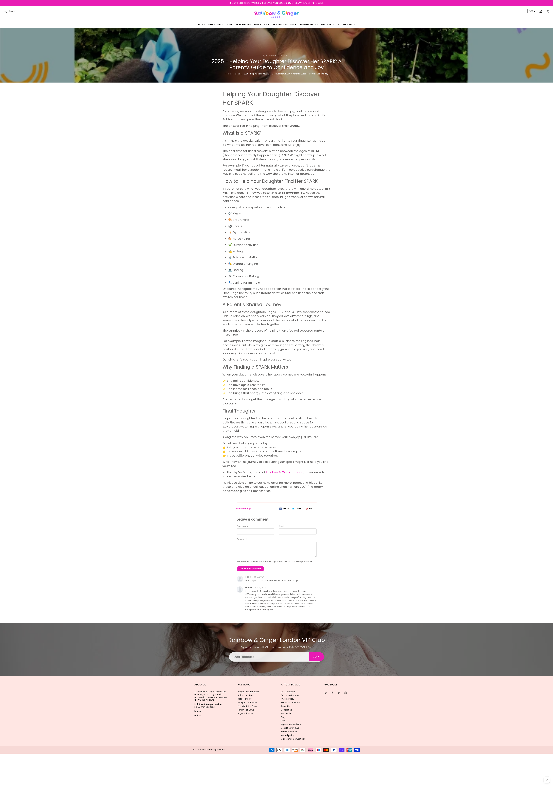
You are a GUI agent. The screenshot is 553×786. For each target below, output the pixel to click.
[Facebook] (272, 52)
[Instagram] (284, 52)
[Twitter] (266, 52)
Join (304, 43)
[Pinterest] (278, 52)
